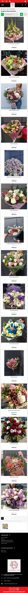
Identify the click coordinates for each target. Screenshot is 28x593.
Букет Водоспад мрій (14, 43)
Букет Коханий (14, 310)
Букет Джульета (14, 210)
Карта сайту (4, 551)
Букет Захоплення (14, 277)
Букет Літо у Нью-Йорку (14, 410)
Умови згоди (4, 543)
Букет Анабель (14, 143)
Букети (4, 9)
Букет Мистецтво (14, 443)
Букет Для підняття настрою (14, 243)
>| (11, 518)
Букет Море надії (14, 477)
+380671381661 (7, 580)
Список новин (4, 537)
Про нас (3, 538)
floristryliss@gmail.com (10, 583)
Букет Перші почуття (14, 77)
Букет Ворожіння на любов (14, 177)
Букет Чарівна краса (14, 110)
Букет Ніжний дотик (14, 510)
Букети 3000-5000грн (10, 9)
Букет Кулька (14, 377)
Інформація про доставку (7, 540)
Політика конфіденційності (7, 541)
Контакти (3, 550)
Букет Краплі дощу (14, 343)
